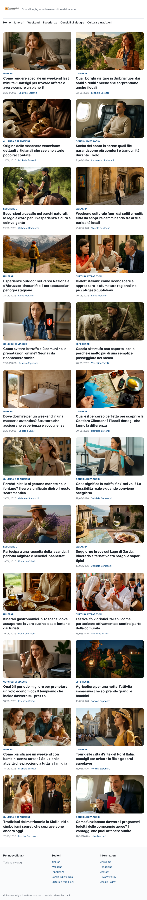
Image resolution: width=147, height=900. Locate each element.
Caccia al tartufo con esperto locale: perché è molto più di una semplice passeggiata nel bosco (106, 353)
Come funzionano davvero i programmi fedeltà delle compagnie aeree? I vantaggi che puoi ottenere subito (108, 826)
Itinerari (19, 22)
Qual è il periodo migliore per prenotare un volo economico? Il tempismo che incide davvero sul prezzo (35, 691)
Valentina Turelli (100, 363)
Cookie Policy (108, 881)
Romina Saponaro (28, 363)
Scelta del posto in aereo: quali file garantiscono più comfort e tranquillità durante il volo (107, 150)
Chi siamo (105, 861)
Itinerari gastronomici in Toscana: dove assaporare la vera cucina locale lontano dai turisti (36, 623)
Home (7, 22)
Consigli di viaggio (72, 22)
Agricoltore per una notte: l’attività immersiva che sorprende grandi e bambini (104, 691)
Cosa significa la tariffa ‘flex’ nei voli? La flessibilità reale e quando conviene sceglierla (108, 488)
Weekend (33, 22)
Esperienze (50, 22)
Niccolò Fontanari (100, 228)
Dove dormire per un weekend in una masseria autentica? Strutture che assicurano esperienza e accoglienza (34, 421)
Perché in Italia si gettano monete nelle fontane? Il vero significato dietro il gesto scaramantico (36, 488)
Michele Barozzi (100, 92)
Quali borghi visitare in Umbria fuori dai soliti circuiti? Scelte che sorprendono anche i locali (108, 83)
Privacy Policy (108, 876)
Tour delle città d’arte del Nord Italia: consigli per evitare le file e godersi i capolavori (105, 758)
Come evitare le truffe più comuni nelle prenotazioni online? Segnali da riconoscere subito (34, 353)
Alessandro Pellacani (102, 160)
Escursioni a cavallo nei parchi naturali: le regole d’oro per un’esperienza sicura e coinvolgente (37, 218)
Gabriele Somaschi (28, 228)
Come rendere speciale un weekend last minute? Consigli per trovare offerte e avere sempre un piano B (36, 83)
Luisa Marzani (26, 295)
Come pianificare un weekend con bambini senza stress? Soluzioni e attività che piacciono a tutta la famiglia (35, 758)
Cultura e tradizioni (99, 22)
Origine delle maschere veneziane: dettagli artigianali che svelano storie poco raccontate (33, 150)
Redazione (106, 866)
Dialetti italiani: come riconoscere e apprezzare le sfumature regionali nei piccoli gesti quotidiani (106, 285)
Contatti (104, 871)
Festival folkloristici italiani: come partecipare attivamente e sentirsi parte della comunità (108, 623)
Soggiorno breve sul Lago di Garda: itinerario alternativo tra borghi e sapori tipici (108, 556)
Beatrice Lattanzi (28, 92)
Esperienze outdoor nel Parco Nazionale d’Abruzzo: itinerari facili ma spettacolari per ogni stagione (36, 285)
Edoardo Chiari (27, 430)
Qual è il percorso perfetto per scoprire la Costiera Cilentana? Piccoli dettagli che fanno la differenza (110, 421)
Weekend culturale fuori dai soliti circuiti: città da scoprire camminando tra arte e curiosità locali (109, 218)
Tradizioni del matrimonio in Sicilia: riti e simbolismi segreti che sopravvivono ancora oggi (35, 826)
